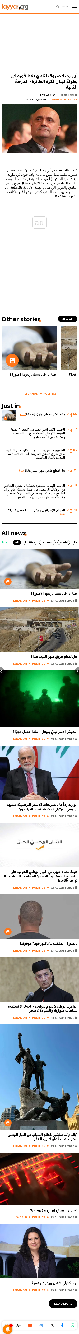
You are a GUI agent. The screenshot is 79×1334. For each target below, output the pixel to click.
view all (68, 319)
